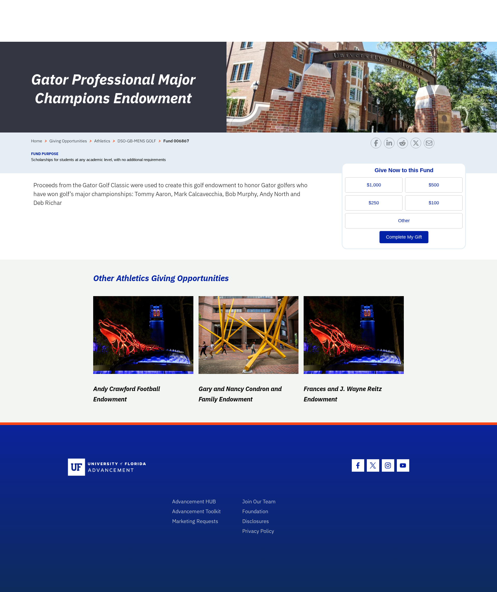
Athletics (102, 140)
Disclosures (255, 521)
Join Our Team (259, 501)
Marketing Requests (195, 521)
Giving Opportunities (68, 140)
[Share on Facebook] (377, 144)
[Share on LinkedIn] (390, 144)
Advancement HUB (194, 501)
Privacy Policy (258, 530)
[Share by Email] (430, 144)
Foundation (255, 511)
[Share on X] (417, 144)
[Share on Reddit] (403, 144)
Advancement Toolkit (196, 511)
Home (36, 140)
